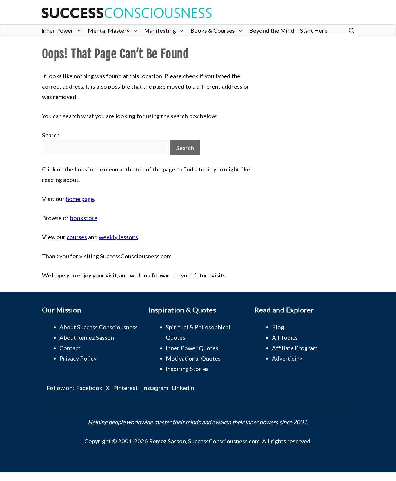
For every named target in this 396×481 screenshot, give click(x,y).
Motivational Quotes (193, 358)
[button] (351, 30)
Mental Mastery (109, 30)
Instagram (155, 387)
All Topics (285, 337)
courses (77, 236)
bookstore (83, 217)
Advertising (287, 358)
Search (51, 134)
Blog (278, 326)
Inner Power (57, 30)
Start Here (314, 30)
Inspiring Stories (187, 368)
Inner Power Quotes (192, 347)
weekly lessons (118, 236)
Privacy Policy (78, 358)
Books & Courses (212, 30)
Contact (70, 347)
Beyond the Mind (271, 30)
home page (80, 198)
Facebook (89, 387)
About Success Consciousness (98, 326)
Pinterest (125, 387)
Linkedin (183, 387)
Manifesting (160, 30)
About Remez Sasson (86, 337)
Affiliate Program (294, 347)
